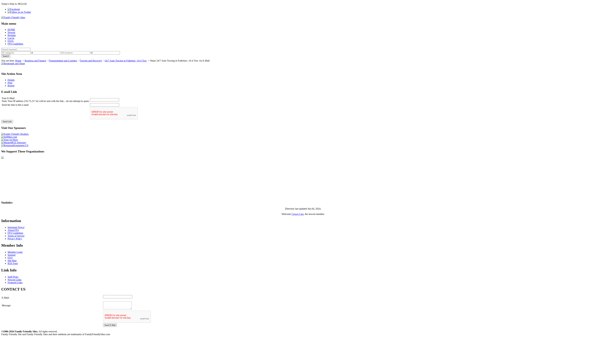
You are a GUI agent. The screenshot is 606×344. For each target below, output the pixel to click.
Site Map (12, 260)
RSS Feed (13, 263)
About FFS (13, 230)
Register (12, 35)
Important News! (16, 227)
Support (11, 255)
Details (11, 80)
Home (18, 60)
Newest (11, 32)
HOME (11, 29)
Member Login (15, 252)
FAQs (11, 41)
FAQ (10, 257)
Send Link (7, 121)
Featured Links (15, 282)
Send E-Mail (110, 325)
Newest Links (14, 279)
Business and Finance (35, 60)
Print (10, 82)
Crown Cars (297, 214)
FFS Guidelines (15, 43)
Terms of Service (16, 235)
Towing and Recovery (91, 60)
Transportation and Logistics (63, 60)
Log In (11, 38)
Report (11, 85)
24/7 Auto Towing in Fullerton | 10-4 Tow (126, 60)
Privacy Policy (15, 238)
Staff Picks (13, 277)
